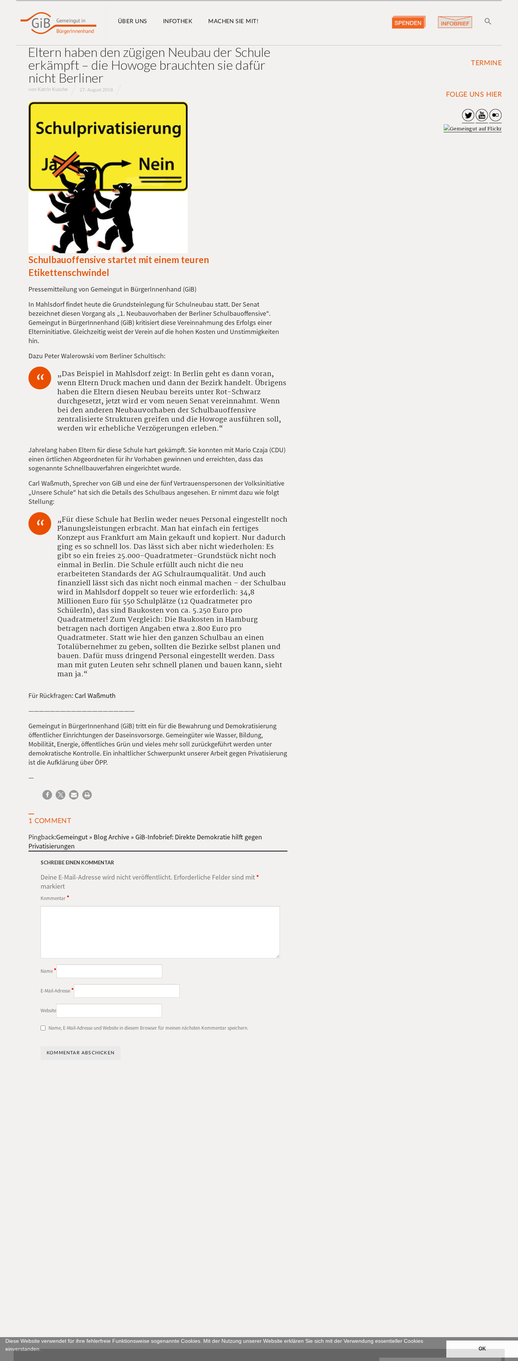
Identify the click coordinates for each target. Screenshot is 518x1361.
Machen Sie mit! (233, 21)
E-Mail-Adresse (57, 990)
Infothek (178, 21)
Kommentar (55, 898)
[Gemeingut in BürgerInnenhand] (58, 23)
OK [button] (482, 1349)
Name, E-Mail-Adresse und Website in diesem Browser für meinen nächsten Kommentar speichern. (148, 1028)
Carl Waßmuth (95, 695)
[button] (6, 1357)
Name (49, 970)
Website (48, 1010)
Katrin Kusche (53, 89)
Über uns (132, 21)
